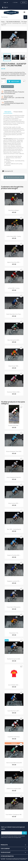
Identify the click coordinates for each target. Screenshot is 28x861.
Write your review (8, 86)
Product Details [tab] (18, 112)
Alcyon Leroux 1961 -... (14, 503)
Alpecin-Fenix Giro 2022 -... (14, 262)
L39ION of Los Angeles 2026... (14, 788)
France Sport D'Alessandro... (14, 607)
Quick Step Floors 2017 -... (14, 711)
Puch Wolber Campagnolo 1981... (14, 814)
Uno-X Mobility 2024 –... (14, 685)
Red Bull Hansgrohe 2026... (14, 659)
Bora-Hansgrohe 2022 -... (14, 340)
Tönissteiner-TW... (14, 633)
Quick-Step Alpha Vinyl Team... (14, 314)
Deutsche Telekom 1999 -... (14, 392)
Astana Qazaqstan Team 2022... (14, 451)
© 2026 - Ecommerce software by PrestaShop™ (14, 859)
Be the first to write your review (15, 177)
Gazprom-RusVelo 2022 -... (14, 555)
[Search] (25, 17)
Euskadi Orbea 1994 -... (14, 425)
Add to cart (13, 81)
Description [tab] (7, 112)
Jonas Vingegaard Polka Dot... (14, 477)
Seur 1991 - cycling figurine (14, 529)
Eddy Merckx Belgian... (14, 210)
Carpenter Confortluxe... (14, 736)
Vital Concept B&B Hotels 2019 (14, 762)
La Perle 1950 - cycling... (14, 288)
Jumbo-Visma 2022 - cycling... (14, 236)
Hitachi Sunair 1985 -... (14, 366)
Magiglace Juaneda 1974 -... (14, 581)
